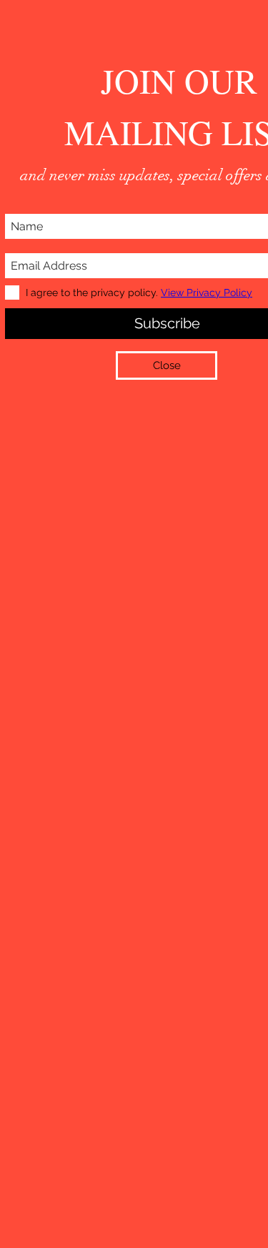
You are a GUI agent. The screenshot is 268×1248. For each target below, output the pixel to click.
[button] (166, 365)
